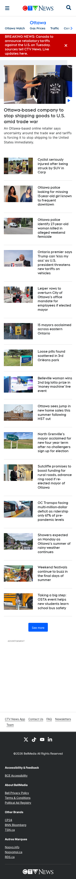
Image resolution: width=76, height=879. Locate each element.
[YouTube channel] (42, 739)
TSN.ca (10, 829)
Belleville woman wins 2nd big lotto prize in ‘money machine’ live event (55, 384)
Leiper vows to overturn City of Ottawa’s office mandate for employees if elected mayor (54, 299)
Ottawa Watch (15, 28)
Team (10, 724)
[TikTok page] (34, 739)
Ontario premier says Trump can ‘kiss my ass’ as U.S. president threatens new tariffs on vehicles (55, 262)
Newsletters (63, 719)
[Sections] (7, 8)
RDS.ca (10, 857)
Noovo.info (12, 847)
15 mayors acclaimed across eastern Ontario (54, 329)
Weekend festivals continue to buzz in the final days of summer (53, 573)
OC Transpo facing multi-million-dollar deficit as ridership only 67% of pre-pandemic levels (53, 511)
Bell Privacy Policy (17, 793)
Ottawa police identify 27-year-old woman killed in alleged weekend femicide (53, 228)
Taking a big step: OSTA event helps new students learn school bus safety (53, 601)
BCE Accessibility (16, 775)
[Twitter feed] (26, 739)
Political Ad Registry (18, 802)
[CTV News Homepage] (38, 8)
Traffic (54, 28)
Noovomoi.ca (13, 852)
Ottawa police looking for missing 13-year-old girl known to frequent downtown (55, 196)
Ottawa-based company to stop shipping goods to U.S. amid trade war (34, 115)
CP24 (8, 820)
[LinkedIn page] (50, 739)
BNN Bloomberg (15, 825)
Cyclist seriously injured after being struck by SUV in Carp (53, 166)
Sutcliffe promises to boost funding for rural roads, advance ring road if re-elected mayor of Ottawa (55, 476)
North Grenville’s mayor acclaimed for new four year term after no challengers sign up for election (54, 442)
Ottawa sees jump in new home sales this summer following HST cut (54, 412)
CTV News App (15, 719)
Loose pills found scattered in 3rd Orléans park (51, 356)
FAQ (49, 719)
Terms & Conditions (17, 797)
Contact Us (35, 719)
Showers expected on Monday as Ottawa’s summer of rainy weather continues (54, 543)
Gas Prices (37, 28)
